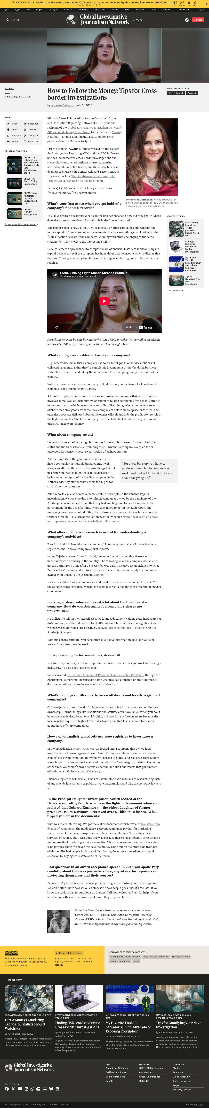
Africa (153, 9)
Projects (177, 1085)
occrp (136, 961)
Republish (33, 141)
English (39, 9)
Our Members (146, 1072)
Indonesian (184, 9)
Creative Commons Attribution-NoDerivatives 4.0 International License (26, 961)
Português (83, 9)
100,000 (138, 675)
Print (14, 129)
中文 (200, 9)
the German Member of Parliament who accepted (99, 675)
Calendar (144, 1081)
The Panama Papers (91, 181)
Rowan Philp (14, 1033)
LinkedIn (32, 129)
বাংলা (28, 9)
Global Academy (181, 1076)
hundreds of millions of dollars (124, 628)
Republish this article (69, 953)
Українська (100, 9)
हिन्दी (127, 9)
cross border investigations (125, 956)
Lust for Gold (87, 556)
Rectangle (199, 1104)
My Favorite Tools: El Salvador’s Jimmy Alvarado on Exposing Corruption (129, 1027)
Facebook (32, 123)
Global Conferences (149, 1076)
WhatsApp (16, 135)
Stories (9, 88)
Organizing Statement (117, 1068)
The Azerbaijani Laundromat (89, 176)
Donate (197, 19)
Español (68, 9)
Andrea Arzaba (116, 1036)
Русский (140, 9)
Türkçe (115, 9)
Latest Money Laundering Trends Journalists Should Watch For (25, 1024)
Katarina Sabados (62, 105)
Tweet (14, 123)
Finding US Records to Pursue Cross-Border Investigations (77, 1025)
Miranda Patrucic (181, 956)
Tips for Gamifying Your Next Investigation (178, 1025)
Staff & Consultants (116, 1072)
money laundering (120, 961)
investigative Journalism (156, 956)
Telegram (32, 135)
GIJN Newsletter (182, 1081)
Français (54, 9)
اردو (6, 9)
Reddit (15, 141)
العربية (17, 9)
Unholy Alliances (83, 748)
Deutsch (166, 9)
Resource (178, 1072)
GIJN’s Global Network (151, 1068)
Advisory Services (182, 1089)
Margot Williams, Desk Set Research (75, 1032)
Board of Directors (115, 1076)
